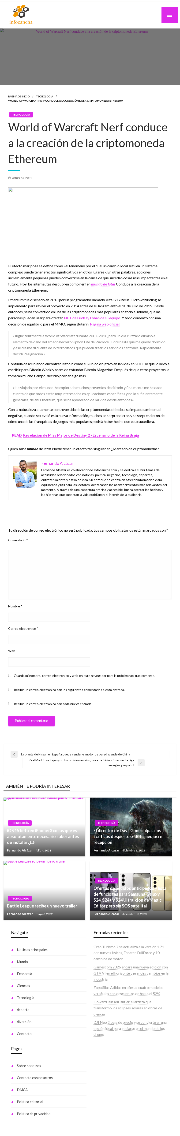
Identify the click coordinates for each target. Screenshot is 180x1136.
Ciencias (23, 985)
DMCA (22, 1090)
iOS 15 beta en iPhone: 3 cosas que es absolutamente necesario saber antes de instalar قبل (43, 836)
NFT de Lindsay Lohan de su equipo (92, 318)
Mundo (22, 961)
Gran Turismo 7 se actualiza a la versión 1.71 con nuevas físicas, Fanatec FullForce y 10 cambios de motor (129, 952)
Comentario (18, 540)
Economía (24, 973)
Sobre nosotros (29, 1066)
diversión (24, 1022)
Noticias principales (32, 949)
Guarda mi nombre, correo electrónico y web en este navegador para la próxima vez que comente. (84, 676)
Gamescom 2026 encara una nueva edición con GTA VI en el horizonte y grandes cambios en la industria (131, 973)
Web (11, 651)
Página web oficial (105, 324)
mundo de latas (103, 284)
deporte (23, 1010)
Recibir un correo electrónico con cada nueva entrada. (53, 704)
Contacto (24, 1034)
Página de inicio (19, 96)
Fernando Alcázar (20, 850)
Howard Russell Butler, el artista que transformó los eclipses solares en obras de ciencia (128, 1008)
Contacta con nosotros (35, 1078)
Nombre (15, 606)
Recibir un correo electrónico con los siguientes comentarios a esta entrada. (69, 690)
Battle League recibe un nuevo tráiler (42, 905)
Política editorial (30, 1102)
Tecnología (44, 96)
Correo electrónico (23, 628)
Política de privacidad (33, 1114)
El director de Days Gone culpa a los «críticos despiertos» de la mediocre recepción (128, 836)
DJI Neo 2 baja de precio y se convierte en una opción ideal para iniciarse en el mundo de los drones (130, 1028)
